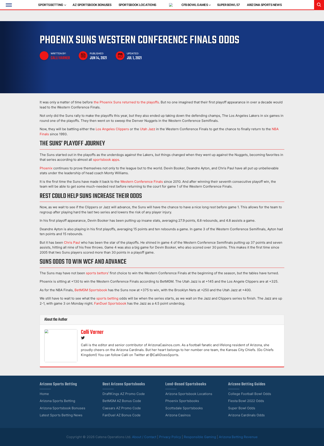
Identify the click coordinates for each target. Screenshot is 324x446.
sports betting (107, 298)
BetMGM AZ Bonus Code (121, 401)
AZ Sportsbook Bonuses (92, 5)
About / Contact (144, 437)
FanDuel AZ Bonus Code (121, 415)
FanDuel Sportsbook (110, 303)
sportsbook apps (106, 159)
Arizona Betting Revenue (238, 437)
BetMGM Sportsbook (90, 290)
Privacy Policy (170, 437)
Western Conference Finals (141, 181)
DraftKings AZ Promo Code (123, 394)
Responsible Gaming (200, 437)
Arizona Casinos (178, 415)
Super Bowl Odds (241, 408)
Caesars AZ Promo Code (121, 408)
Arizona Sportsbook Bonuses (62, 408)
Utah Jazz (147, 129)
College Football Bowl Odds (249, 394)
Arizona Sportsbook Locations (188, 394)
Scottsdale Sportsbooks (184, 408)
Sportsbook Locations (137, 5)
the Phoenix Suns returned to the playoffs (126, 102)
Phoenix (46, 168)
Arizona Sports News (264, 5)
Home (44, 394)
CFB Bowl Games (194, 5)
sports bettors (97, 273)
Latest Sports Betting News (61, 415)
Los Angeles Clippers (112, 129)
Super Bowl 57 (228, 5)
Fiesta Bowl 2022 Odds (246, 401)
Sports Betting (50, 5)
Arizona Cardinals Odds (246, 415)
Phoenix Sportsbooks (182, 401)
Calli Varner (60, 58)
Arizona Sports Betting (57, 401)
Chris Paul (72, 242)
